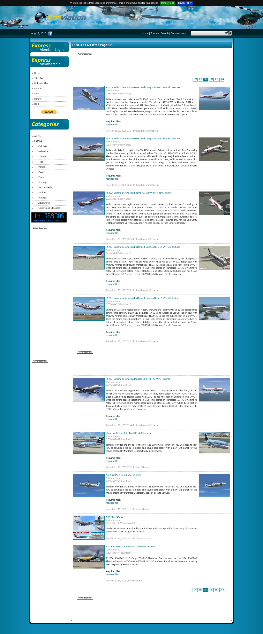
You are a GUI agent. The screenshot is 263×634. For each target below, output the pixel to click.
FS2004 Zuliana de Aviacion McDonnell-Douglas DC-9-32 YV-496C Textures (143, 87)
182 (211, 79)
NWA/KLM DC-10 (114, 517)
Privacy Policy (184, 3)
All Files (38, 136)
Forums (154, 33)
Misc (40, 162)
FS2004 (38, 141)
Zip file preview (113, 91)
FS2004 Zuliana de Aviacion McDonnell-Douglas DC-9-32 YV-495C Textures (143, 139)
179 (195, 79)
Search (165, 33)
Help (183, 33)
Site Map (38, 78)
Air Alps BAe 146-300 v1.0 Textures (123, 475)
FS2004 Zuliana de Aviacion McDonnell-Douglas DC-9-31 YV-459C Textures (143, 247)
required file (112, 125)
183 (216, 79)
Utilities (42, 192)
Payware (42, 172)
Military (42, 157)
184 (222, 79)
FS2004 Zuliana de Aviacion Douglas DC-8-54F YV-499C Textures (138, 379)
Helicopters (44, 151)
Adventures (44, 203)
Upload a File (41, 83)
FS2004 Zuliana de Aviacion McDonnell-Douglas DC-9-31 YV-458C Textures (143, 298)
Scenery (42, 182)
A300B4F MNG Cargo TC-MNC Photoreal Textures (131, 547)
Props (41, 177)
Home (145, 33)
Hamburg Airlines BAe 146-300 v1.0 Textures (128, 433)
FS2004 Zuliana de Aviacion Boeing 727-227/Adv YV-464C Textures (139, 193)
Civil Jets (42, 146)
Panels (41, 167)
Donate (175, 33)
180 (200, 79)
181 (206, 79)
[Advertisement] (48, 292)
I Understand (167, 3)
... (191, 79)
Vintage (42, 198)
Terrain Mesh (45, 187)
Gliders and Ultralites (49, 208)
